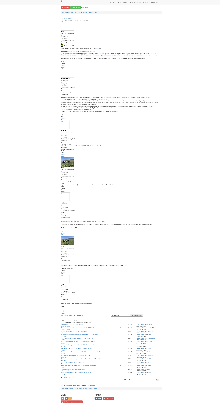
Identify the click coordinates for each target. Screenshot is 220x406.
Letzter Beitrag (140, 324)
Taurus (149, 334)
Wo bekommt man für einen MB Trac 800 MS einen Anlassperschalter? (80, 352)
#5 (61, 214)
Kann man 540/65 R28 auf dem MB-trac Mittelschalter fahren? (78, 341)
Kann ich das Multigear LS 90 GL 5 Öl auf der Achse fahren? (77, 345)
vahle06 (63, 350)
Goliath (149, 348)
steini (148, 369)
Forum (114, 2)
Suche (146, 2)
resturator (63, 343)
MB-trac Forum (93, 12)
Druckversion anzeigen (68, 377)
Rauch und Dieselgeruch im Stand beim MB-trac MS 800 (76, 372)
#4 (61, 179)
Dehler (63, 367)
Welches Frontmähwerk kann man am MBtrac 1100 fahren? (77, 328)
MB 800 (149, 359)
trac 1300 (63, 360)
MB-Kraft (98, 146)
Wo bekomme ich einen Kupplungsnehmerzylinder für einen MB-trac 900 (81, 359)
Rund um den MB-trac (81, 12)
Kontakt (99, 398)
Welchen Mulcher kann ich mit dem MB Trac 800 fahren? (76, 348)
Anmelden (66, 8)
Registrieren (76, 8)
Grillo (62, 364)
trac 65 (149, 362)
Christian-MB (150, 328)
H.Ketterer (64, 333)
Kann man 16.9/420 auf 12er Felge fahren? (73, 362)
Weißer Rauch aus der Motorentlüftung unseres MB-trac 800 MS (78, 365)
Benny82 (63, 336)
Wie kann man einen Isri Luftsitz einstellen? (73, 324)
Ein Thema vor (78, 315)
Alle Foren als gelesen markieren (72, 402)
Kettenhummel (151, 338)
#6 (61, 258)
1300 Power (64, 340)
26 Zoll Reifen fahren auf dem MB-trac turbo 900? (74, 331)
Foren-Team (109, 398)
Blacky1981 (64, 357)
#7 (61, 296)
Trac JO (63, 374)
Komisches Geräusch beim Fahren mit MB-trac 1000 (75, 355)
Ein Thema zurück (67, 315)
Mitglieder (155, 2)
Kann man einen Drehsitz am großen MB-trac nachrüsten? (77, 338)
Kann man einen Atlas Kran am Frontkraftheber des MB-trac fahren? (79, 334)
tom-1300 (149, 324)
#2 (61, 90)
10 (120, 365)
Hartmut (98, 48)
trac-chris (63, 347)
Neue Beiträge (123, 2)
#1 (61, 43)
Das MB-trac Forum (67, 12)
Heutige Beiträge (136, 2)
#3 (61, 142)
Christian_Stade (65, 329)
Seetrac (63, 353)
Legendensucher (65, 326)
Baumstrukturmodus (66, 18)
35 (120, 328)
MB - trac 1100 (65, 371)
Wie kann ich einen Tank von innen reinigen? (73, 369)
